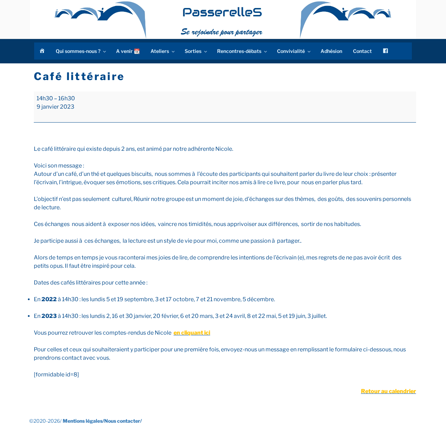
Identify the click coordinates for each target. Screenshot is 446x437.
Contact (362, 51)
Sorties (193, 51)
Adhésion (331, 51)
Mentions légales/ (83, 421)
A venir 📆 (128, 51)
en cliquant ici (192, 332)
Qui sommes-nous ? (78, 51)
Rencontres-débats (239, 51)
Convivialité (291, 51)
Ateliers (160, 51)
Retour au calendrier (388, 391)
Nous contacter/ (123, 421)
